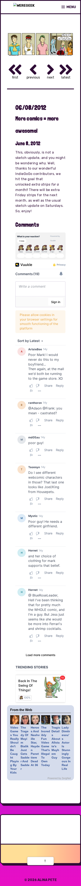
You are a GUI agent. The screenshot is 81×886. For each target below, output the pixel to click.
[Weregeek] (23, 7)
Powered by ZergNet (59, 778)
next (50, 77)
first (15, 77)
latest (65, 77)
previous (33, 77)
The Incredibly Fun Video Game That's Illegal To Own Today (45, 746)
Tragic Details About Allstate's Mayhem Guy (56, 742)
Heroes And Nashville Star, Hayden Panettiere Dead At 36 (35, 746)
